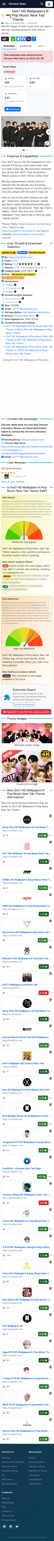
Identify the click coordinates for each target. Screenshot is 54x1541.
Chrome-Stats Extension (13, 1462)
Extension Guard (9, 1466)
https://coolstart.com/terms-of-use (21, 230)
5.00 (25, 264)
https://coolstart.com (14, 23)
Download (25, 45)
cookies (9, 285)
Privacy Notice (8, 1520)
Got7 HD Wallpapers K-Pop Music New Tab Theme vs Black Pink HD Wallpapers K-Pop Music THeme (29, 329)
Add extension (35, 1479)
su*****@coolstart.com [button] (25, 308)
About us (6, 1498)
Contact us (7, 1511)
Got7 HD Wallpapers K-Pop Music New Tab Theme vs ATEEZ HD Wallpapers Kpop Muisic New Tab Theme (29, 350)
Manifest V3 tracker (38, 1471)
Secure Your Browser (24, 704)
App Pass (6, 1458)
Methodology (8, 1502)
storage (9, 291)
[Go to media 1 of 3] (23, 150)
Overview (9, 45)
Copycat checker (37, 1466)
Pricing (32, 1458)
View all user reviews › (13, 481)
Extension (32, 23)
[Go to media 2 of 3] (27, 150)
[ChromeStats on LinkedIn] (4, 1526)
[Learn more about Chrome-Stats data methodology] (37, 315)
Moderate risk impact (23, 274)
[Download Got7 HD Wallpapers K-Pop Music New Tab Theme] (14, 102)
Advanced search (37, 1462)
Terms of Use (8, 1515)
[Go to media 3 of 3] (30, 150)
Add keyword (35, 1484)
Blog (4, 1507)
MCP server (7, 1479)
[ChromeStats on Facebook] (10, 1526)
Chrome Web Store (24, 315)
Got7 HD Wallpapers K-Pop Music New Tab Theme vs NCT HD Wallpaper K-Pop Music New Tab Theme (29, 340)
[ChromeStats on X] (17, 1526)
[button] (4, 4)
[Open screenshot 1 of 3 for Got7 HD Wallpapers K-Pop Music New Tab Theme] (26, 131)
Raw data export (9, 1484)
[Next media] (49, 132)
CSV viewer (34, 1475)
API (3, 1475)
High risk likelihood (12, 277)
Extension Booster (10, 1471)
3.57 (17, 267)
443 (15, 260)
